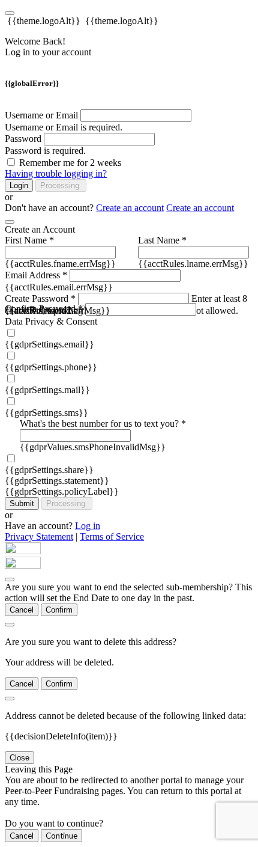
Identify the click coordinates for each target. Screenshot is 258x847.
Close (19, 757)
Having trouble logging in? (56, 173)
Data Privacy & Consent (51, 321)
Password (23, 138)
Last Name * (162, 240)
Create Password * (40, 298)
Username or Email (41, 115)
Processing (61, 185)
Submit (22, 503)
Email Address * (36, 275)
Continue (61, 835)
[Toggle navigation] (9, 13)
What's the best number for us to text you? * (103, 423)
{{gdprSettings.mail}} (47, 390)
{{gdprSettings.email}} (49, 344)
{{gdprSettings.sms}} (46, 413)
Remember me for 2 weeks (70, 162)
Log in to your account (48, 52)
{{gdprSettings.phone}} (51, 367)
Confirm (59, 609)
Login (19, 185)
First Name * (29, 240)
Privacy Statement (39, 536)
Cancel (22, 609)
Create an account (130, 208)
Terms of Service (112, 536)
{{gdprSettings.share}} (49, 470)
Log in (87, 526)
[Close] (9, 222)
